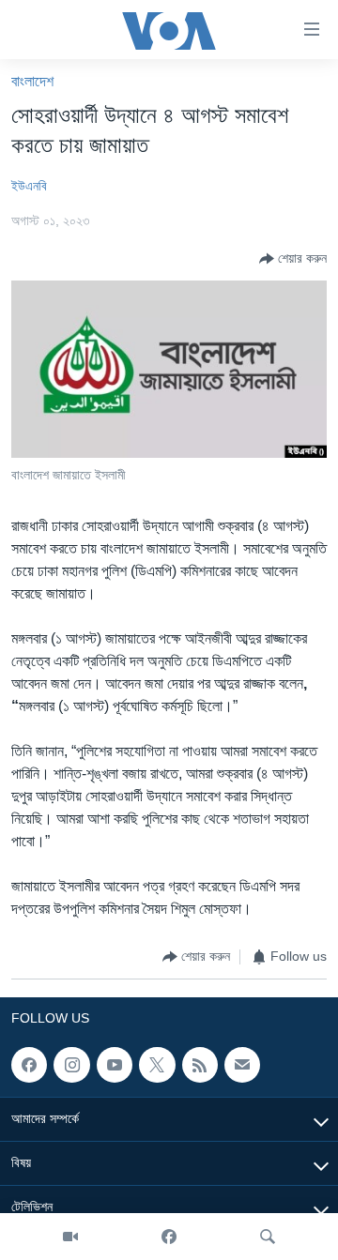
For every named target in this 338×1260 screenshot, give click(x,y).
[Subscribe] (242, 1065)
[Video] (70, 1236)
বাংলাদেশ (32, 81)
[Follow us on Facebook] (29, 1065)
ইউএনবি (29, 185)
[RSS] (200, 1065)
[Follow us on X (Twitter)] (157, 1065)
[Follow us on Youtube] (114, 1065)
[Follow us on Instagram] (71, 1065)
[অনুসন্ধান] (267, 1236)
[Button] (293, 259)
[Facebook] (169, 1236)
